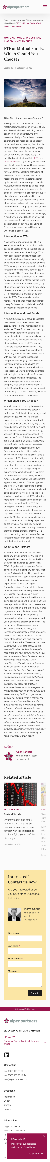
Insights (13, 20)
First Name (14, 933)
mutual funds (10, 161)
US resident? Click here (25, 1009)
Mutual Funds (9, 23)
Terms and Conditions (14, 1130)
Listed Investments (35, 20)
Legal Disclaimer (12, 1126)
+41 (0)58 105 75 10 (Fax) (16, 1075)
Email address (15, 958)
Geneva (7, 1105)
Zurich (7, 1100)
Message (13, 971)
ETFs (36, 158)
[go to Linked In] (6, 1055)
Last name (14, 946)
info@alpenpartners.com (16, 1079)
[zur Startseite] (16, 7)
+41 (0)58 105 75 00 (13, 1071)
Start (6, 20)
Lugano (7, 1109)
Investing (21, 20)
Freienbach (9, 1096)
